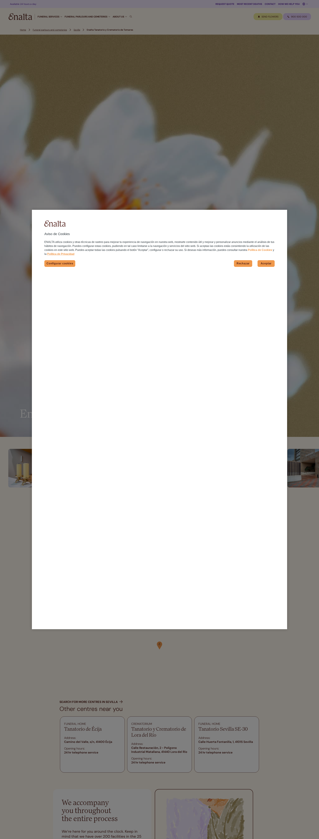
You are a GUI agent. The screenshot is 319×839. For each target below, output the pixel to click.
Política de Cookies (260, 250)
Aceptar (266, 263)
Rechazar (243, 263)
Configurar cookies (60, 263)
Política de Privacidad (60, 254)
